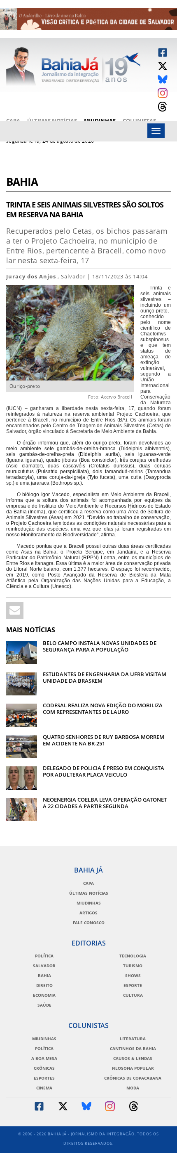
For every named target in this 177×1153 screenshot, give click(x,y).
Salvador (44, 965)
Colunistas (139, 120)
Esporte (132, 985)
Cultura (133, 995)
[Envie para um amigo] (14, 610)
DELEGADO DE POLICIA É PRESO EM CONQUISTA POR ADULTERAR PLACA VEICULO (103, 771)
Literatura (133, 1038)
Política (44, 956)
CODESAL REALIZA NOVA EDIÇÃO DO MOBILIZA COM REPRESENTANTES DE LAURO (103, 708)
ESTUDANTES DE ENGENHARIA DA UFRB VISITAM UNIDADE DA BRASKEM (104, 677)
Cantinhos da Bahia (133, 1048)
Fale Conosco (89, 922)
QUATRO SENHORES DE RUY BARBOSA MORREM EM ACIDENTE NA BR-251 (103, 740)
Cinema (44, 1088)
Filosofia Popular (133, 1068)
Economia (44, 995)
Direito (44, 985)
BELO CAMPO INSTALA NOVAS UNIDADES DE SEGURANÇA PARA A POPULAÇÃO (99, 646)
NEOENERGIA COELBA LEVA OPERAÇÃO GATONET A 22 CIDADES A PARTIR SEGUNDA (105, 802)
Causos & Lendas (132, 1058)
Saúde (44, 1005)
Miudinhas (100, 120)
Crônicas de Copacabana (132, 1078)
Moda (132, 1088)
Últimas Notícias (52, 120)
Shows (133, 975)
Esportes (44, 1078)
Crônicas (44, 1068)
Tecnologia (132, 956)
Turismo (132, 965)
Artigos (88, 913)
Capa (13, 120)
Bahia (22, 182)
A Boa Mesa (44, 1058)
